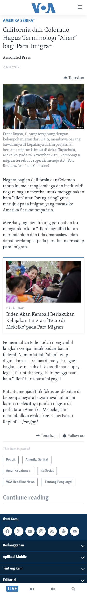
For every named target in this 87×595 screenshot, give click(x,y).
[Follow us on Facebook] (7, 531)
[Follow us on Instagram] (41, 531)
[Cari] (73, 589)
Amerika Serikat (19, 21)
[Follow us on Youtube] (30, 531)
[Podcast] (63, 531)
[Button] (74, 78)
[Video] (32, 589)
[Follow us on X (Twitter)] (18, 531)
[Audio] (52, 589)
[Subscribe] (74, 531)
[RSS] (52, 531)
